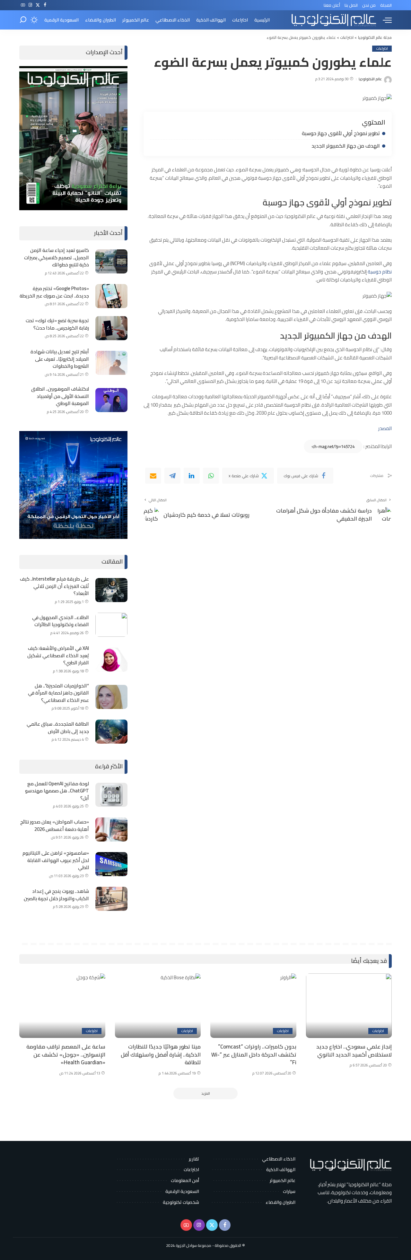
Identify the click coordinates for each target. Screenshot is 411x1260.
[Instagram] (30, 5)
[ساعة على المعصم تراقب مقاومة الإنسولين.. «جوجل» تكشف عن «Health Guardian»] (62, 1005)
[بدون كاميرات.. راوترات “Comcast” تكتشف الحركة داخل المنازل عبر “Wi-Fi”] (253, 1005)
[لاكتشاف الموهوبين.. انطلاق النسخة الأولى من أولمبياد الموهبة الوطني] (111, 400)
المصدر (385, 428)
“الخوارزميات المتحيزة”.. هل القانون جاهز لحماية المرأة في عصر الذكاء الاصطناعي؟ (58, 693)
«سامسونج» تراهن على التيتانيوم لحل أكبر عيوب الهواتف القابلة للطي (55, 860)
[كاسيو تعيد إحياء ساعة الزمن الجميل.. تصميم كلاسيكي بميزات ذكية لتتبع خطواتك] (111, 261)
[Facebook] (45, 5)
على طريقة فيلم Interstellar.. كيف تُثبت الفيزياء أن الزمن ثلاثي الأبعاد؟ (54, 586)
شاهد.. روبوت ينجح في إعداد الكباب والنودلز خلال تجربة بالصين (56, 894)
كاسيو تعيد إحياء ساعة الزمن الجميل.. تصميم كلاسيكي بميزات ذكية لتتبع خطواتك (56, 257)
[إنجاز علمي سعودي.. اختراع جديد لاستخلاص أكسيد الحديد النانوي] (349, 1005)
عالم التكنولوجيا (370, 79)
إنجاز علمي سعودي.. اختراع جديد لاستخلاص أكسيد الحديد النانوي (354, 1050)
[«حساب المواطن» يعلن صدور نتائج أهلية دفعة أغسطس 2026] (111, 829)
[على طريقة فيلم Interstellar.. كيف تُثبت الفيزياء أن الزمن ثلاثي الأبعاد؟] (111, 590)
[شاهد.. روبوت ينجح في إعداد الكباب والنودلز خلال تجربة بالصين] (111, 899)
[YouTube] (23, 5)
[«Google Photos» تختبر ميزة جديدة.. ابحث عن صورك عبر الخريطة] (111, 296)
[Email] (153, 476)
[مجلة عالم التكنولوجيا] (333, 20)
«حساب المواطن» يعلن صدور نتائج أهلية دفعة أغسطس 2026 (54, 825)
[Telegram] (172, 476)
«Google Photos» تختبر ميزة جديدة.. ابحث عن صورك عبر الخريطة (54, 292)
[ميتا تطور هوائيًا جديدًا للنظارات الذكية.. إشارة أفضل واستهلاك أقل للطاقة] (158, 1005)
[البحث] (23, 20)
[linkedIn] (192, 476)
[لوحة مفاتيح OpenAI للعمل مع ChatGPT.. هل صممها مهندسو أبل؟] (111, 795)
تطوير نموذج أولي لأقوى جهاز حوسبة (341, 133)
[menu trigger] (384, 20)
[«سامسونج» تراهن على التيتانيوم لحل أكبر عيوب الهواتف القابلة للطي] (111, 864)
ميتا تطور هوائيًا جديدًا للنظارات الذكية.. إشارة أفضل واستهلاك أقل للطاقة (161, 1054)
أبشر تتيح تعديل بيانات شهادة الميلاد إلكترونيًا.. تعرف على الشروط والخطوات (60, 359)
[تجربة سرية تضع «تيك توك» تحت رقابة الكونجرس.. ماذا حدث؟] (111, 328)
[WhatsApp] (211, 476)
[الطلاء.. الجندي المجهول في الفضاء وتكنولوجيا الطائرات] (111, 625)
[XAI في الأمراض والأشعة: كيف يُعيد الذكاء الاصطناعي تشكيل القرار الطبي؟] (111, 660)
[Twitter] (37, 5)
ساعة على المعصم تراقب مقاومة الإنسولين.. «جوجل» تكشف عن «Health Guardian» (65, 1054)
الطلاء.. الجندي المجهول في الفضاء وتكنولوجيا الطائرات (60, 621)
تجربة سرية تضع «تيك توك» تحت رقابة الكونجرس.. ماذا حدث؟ (57, 324)
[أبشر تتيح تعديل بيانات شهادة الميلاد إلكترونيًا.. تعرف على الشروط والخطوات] (111, 363)
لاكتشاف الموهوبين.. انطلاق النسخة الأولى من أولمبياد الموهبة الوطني (60, 396)
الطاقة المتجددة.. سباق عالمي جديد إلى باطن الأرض (58, 727)
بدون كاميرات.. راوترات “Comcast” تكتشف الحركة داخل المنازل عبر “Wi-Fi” (253, 1054)
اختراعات (382, 49)
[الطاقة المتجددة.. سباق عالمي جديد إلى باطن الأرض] (111, 732)
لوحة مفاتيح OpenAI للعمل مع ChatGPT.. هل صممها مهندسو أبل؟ (57, 791)
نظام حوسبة (380, 271)
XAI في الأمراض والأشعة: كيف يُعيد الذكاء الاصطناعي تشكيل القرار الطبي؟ (58, 655)
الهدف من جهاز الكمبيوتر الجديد (345, 146)
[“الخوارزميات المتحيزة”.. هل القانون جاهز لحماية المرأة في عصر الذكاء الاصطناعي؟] (111, 697)
